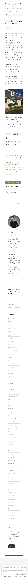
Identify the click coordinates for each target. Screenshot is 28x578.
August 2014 (11, 499)
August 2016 (11, 438)
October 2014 (11, 496)
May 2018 (10, 383)
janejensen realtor (10, 165)
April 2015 (10, 486)
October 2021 (11, 348)
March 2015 (11, 489)
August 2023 (11, 328)
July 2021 (10, 354)
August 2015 (11, 473)
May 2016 (10, 444)
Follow (11, 546)
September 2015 (12, 470)
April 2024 (10, 325)
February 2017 (12, 418)
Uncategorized (13, 157)
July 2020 (10, 360)
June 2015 (11, 480)
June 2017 (11, 405)
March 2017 (11, 415)
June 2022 (11, 341)
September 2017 (12, 396)
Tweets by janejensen (14, 307)
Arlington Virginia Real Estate (14, 5)
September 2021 (12, 351)
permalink (8, 174)
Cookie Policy (5, 571)
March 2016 (11, 451)
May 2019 (10, 373)
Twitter (11, 304)
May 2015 (10, 483)
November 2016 (12, 428)
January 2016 (11, 457)
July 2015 (10, 476)
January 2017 (11, 422)
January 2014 (11, 512)
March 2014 (11, 509)
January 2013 (11, 518)
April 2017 (10, 412)
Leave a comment (8, 27)
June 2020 (11, 364)
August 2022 (11, 335)
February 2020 (12, 367)
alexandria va (16, 162)
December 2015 (12, 460)
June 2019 (11, 370)
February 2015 (12, 492)
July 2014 (10, 502)
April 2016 (10, 447)
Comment (18, 203)
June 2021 (11, 357)
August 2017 (11, 399)
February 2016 (12, 454)
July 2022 (10, 338)
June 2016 (11, 441)
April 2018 (10, 386)
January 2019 (11, 380)
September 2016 (12, 435)
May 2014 (10, 505)
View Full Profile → (13, 273)
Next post (17, 182)
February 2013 (12, 515)
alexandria (12, 160)
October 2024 (11, 319)
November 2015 (12, 464)
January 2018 (11, 389)
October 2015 (11, 467)
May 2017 (10, 409)
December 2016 (12, 425)
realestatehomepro (9, 29)
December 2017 (12, 393)
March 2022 (11, 344)
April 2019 (10, 377)
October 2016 (11, 431)
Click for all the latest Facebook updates (14, 291)
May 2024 (10, 322)
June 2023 (11, 331)
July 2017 (10, 402)
